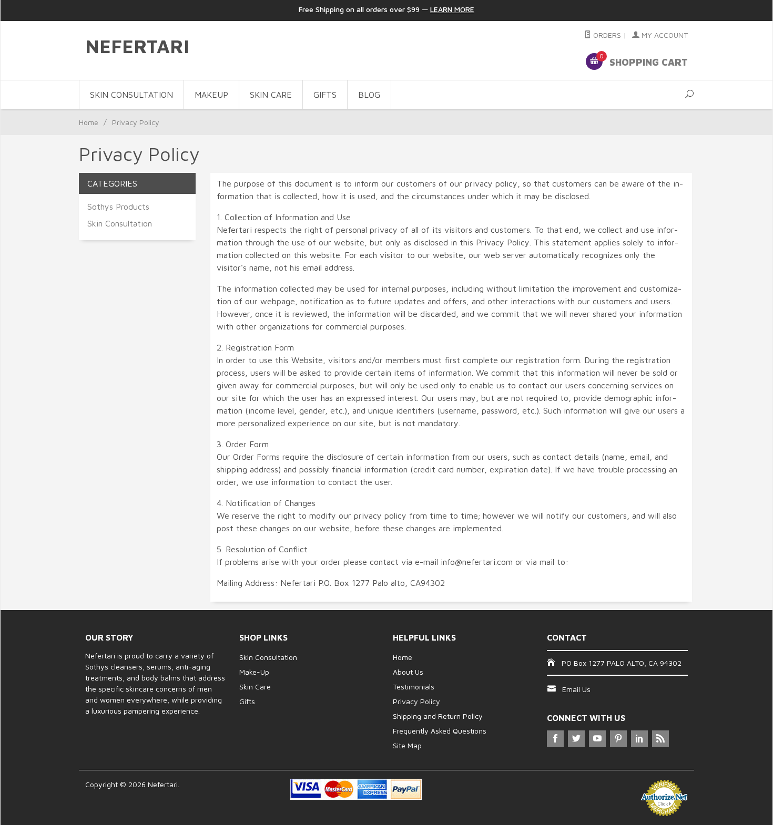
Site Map (407, 745)
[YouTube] (597, 738)
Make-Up (254, 671)
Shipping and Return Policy (438, 715)
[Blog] (660, 738)
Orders (606, 34)
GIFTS (325, 94)
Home (88, 122)
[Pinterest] (618, 738)
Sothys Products (118, 206)
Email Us (576, 689)
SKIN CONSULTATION (131, 94)
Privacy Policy (416, 701)
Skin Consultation (119, 223)
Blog (369, 94)
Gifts (247, 701)
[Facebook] (555, 738)
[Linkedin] (639, 738)
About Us (408, 671)
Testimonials (413, 686)
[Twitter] (576, 738)
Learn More (452, 9)
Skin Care (255, 686)
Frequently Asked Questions (439, 730)
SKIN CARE (271, 94)
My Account (663, 34)
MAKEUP (211, 94)
